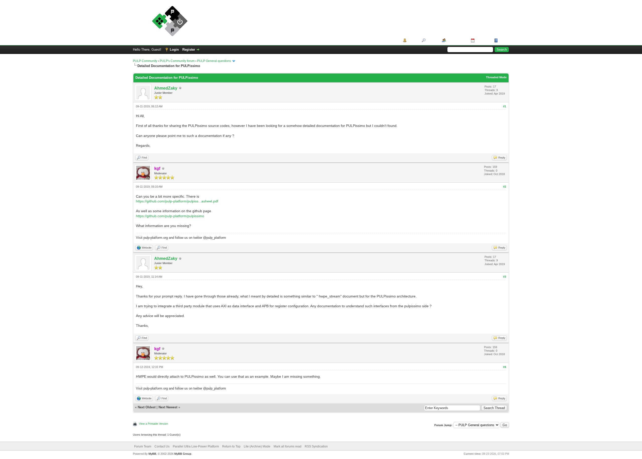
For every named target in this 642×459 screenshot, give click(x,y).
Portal (412, 40)
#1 (504, 106)
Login (174, 49)
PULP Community (145, 61)
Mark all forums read (287, 446)
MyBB (152, 453)
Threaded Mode (496, 77)
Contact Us (162, 446)
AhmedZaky (165, 88)
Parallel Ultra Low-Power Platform (196, 446)
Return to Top (231, 446)
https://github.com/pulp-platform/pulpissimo (170, 216)
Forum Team (142, 446)
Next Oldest (146, 407)
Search (432, 40)
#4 (504, 366)
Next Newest (167, 407)
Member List (456, 40)
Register (188, 49)
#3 (504, 276)
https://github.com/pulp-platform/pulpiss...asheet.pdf (177, 201)
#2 (504, 186)
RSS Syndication (316, 446)
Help (502, 40)
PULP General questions (214, 61)
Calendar (483, 40)
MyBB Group (182, 453)
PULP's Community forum (177, 61)
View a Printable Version (153, 423)
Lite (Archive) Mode (257, 446)
